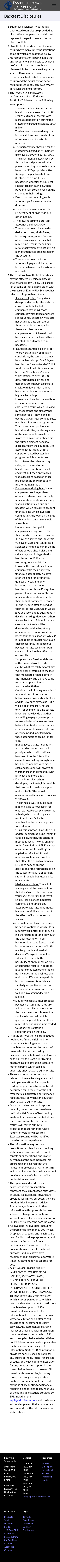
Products (8, 1516)
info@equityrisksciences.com (37, 1496)
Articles (45, 1463)
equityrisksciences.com (23, 1400)
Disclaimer (28, 1523)
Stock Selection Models (8, 1523)
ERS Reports (47, 1466)
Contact (8, 1543)
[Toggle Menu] (53, 5)
